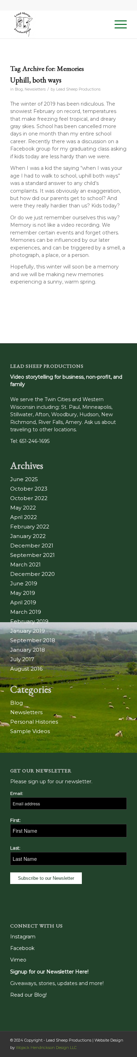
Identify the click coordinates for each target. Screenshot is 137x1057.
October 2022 (28, 498)
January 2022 (28, 536)
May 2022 (23, 507)
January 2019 (27, 630)
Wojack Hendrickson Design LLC (46, 1047)
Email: (16, 793)
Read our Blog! (28, 995)
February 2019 (29, 621)
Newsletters (35, 89)
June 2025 (24, 479)
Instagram (22, 936)
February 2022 (29, 526)
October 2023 (28, 488)
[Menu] (117, 24)
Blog (19, 89)
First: (15, 820)
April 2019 (23, 602)
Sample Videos (30, 731)
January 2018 (27, 649)
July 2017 (22, 659)
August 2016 (26, 668)
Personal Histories (34, 721)
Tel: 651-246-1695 (30, 441)
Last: (15, 848)
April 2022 (23, 517)
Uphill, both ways (35, 80)
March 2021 (25, 564)
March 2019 (25, 612)
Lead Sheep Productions (78, 89)
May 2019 (22, 593)
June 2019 (23, 583)
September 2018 (32, 640)
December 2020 (32, 574)
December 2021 (31, 545)
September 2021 (32, 555)
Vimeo (18, 960)
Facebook (22, 948)
